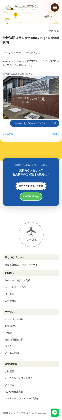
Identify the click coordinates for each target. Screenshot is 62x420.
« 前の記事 (8, 134)
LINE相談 (10, 294)
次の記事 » (54, 134)
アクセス (9, 384)
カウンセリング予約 (15, 287)
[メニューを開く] (55, 7)
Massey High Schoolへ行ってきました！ (34, 123)
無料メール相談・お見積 (17, 280)
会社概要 (9, 371)
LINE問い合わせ (31, 196)
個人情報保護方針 (14, 391)
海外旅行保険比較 (14, 339)
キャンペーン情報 (14, 319)
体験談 (8, 332)
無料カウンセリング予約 (31, 186)
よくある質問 (12, 353)
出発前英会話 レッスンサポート (21, 264)
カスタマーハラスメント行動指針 (22, 398)
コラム (8, 346)
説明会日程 (10, 300)
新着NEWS (10, 326)
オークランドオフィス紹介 (19, 378)
